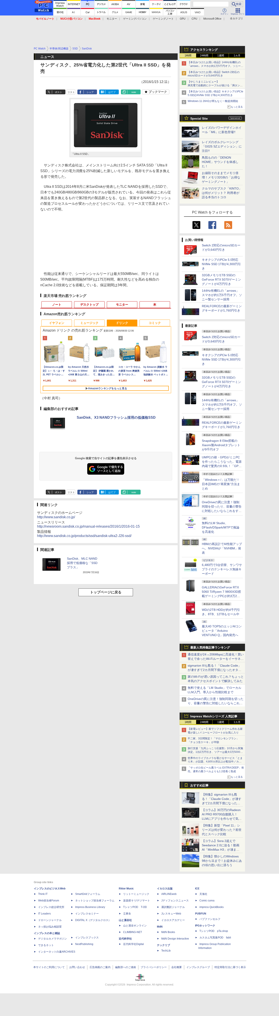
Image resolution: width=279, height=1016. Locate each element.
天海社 (203, 894)
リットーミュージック (136, 894)
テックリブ (163, 945)
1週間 (220, 55)
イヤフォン (56, 323)
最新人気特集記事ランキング (210, 647)
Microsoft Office (212, 18)
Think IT (43, 894)
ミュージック (89, 323)
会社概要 (176, 967)
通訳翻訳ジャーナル (173, 907)
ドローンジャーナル (50, 920)
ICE (197, 888)
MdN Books (168, 932)
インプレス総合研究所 (51, 907)
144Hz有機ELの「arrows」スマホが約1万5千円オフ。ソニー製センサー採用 (222, 295)
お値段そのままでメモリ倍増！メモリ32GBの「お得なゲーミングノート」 (221, 177)
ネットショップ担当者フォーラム (94, 900)
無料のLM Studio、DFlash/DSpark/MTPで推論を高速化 (220, 527)
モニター (112, 18)
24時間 (204, 55)
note (133, 92)
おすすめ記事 (199, 785)
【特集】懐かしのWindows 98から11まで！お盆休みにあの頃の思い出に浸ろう (222, 861)
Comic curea (206, 900)
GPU (182, 18)
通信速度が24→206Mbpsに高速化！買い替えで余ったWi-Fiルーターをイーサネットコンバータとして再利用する (216, 659)
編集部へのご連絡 (125, 967)
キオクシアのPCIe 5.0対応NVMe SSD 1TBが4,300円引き (221, 264)
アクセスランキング (204, 49)
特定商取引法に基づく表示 (230, 967)
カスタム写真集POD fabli (215, 937)
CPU (194, 18)
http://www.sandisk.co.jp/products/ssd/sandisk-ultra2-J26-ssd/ (84, 536)
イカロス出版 (165, 888)
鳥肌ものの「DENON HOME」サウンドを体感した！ (220, 162)
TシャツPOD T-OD (135, 907)
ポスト (58, 92)
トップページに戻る (105, 592)
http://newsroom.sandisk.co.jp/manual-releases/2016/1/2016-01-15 (88, 526)
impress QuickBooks (211, 907)
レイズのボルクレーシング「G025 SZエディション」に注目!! (222, 146)
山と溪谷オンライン (135, 925)
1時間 (188, 55)
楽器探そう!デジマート (136, 900)
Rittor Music (126, 888)
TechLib (166, 950)
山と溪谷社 (125, 920)
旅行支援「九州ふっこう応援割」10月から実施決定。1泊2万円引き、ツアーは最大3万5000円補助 (215, 752)
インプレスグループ (198, 967)
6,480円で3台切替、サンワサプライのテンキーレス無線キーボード (222, 569)
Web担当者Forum (48, 900)
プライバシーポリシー (154, 967)
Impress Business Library (90, 907)
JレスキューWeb (171, 913)
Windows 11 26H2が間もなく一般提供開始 (213, 101)
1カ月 (237, 55)
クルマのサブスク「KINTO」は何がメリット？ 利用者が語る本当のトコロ (222, 193)
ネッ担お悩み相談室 (50, 926)
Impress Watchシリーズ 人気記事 (213, 716)
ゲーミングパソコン (135, 18)
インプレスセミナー (87, 913)
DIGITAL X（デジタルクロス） (93, 920)
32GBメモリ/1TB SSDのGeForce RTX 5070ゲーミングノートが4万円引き (221, 279)
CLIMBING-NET (132, 932)
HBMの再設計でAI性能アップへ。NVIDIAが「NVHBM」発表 (222, 548)
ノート (56, 304)
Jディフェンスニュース (175, 900)
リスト (71, 92)
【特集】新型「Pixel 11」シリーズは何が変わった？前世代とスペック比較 (222, 830)
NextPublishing (84, 944)
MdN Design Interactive (175, 938)
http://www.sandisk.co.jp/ (56, 517)
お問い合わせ (77, 967)
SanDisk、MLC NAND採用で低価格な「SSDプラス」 (82, 563)
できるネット (46, 945)
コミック (155, 323)
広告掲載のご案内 (100, 967)
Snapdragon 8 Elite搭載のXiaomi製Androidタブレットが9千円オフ (221, 445)
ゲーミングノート (163, 18)
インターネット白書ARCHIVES (56, 951)
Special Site (199, 118)
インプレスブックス (87, 937)
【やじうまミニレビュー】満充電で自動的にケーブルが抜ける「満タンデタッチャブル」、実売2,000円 (215, 85)
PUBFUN (200, 913)
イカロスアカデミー (173, 920)
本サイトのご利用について (49, 967)
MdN (160, 926)
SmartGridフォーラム (87, 894)
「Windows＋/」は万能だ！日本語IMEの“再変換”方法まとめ (221, 484)
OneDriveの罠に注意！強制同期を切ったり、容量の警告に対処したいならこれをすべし (215, 703)
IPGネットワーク (205, 925)
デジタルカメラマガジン (52, 938)
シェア (90, 92)
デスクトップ (89, 304)
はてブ (112, 92)
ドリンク (122, 323)
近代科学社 (125, 938)
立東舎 (127, 913)
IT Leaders (44, 913)
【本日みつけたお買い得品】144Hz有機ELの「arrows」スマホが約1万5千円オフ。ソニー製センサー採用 (215, 66)
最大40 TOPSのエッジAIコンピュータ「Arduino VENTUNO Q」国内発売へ (222, 631)
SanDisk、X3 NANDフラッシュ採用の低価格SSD (116, 417)
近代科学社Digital (133, 944)
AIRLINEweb (169, 894)
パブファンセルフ (209, 919)
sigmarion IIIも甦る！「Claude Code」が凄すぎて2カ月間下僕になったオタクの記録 (214, 670)
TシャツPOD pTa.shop (213, 931)
